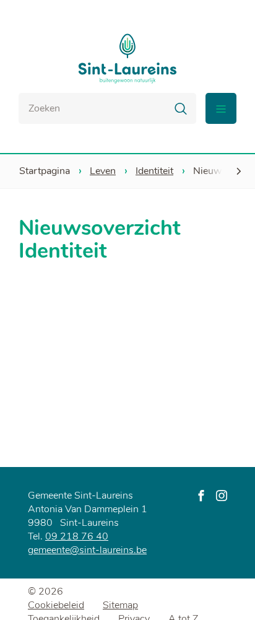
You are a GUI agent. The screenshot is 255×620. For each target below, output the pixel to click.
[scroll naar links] (238, 171)
